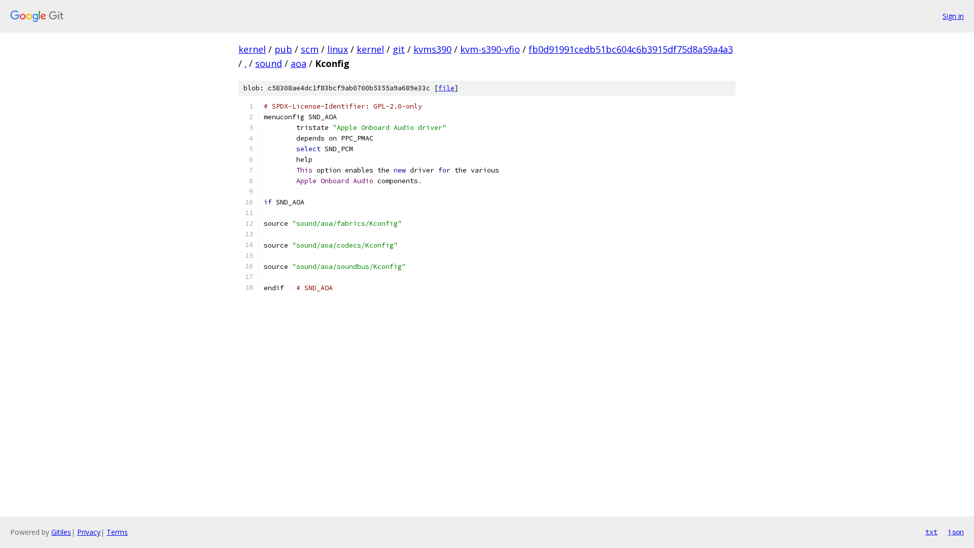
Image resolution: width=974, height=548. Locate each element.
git (399, 49)
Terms (117, 532)
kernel (252, 49)
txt (931, 531)
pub (283, 49)
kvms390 (432, 49)
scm (310, 49)
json (956, 531)
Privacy (88, 532)
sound (268, 63)
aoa (298, 63)
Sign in (953, 16)
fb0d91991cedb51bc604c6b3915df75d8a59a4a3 (631, 49)
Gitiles (61, 532)
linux (337, 49)
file (446, 88)
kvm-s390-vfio (490, 49)
